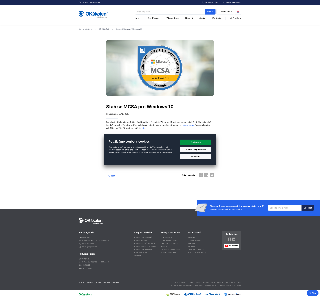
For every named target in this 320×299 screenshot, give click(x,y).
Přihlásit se (226, 11)
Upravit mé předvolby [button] (196, 149)
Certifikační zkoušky (169, 243)
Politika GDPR (201, 282)
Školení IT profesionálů (143, 237)
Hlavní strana (87, 29)
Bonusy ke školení (168, 252)
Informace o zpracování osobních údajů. (225, 209)
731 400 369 (212, 2)
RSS (239, 282)
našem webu (188, 125)
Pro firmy (90, 2)
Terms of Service (229, 285)
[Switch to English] (238, 12)
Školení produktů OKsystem (145, 246)
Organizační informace (170, 249)
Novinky (191, 237)
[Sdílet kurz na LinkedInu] (206, 175)
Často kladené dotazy (197, 252)
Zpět (112, 175)
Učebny (191, 246)
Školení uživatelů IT (142, 240)
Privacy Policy (212, 285)
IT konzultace (172, 18)
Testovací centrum (196, 249)
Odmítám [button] (195, 156)
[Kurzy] (142, 18)
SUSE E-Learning (141, 252)
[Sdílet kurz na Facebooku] (201, 175)
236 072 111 (91, 244)
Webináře (137, 255)
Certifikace (153, 18)
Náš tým (191, 243)
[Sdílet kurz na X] (212, 175)
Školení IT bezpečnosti (143, 249)
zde (143, 128)
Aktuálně (189, 18)
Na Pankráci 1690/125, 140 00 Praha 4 (95, 240)
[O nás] (206, 18)
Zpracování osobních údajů (222, 282)
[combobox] (175, 12)
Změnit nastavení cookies (182, 282)
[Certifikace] (160, 18)
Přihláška (164, 246)
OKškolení (93, 14)
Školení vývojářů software (144, 243)
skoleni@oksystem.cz (233, 2)
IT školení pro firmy (169, 240)
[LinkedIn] (233, 239)
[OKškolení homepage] (91, 221)
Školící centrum (194, 240)
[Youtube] (231, 246)
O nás (202, 18)
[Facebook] (229, 239)
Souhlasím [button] (196, 142)
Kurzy (137, 18)
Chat (314, 293)
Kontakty (216, 18)
